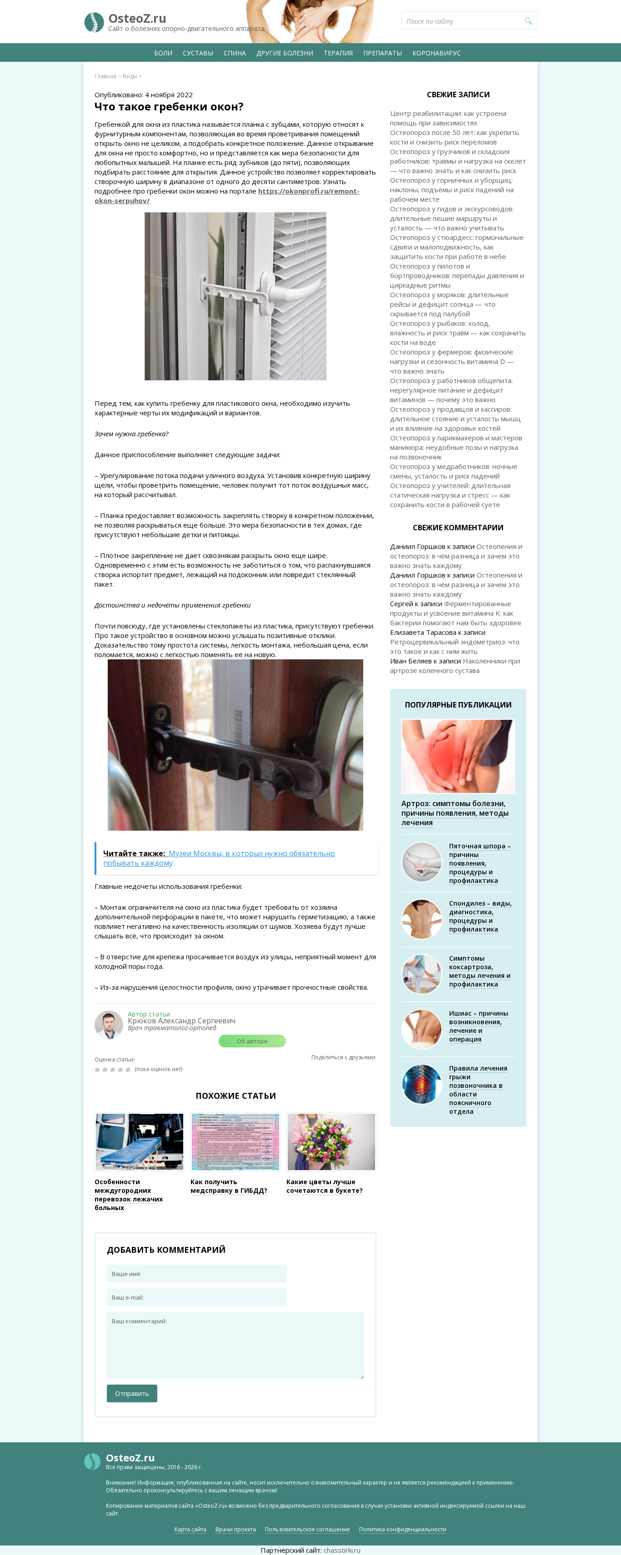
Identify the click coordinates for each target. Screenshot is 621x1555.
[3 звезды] (114, 1069)
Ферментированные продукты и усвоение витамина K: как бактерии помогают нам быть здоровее (455, 613)
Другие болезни (284, 53)
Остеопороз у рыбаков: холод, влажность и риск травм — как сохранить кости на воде (458, 333)
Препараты (382, 53)
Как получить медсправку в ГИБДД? (228, 1186)
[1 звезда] (98, 1069)
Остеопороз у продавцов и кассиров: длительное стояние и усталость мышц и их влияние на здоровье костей (455, 418)
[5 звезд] (129, 1069)
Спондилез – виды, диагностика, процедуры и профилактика (480, 916)
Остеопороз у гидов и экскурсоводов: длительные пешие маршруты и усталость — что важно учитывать (452, 218)
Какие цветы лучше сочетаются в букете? (324, 1186)
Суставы (198, 53)
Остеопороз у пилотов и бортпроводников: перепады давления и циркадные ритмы (457, 275)
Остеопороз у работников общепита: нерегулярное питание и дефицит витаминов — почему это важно (451, 390)
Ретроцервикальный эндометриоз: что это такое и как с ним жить (455, 646)
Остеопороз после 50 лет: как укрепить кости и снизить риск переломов (454, 137)
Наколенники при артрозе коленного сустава (455, 665)
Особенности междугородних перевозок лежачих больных (129, 1194)
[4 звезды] (121, 1069)
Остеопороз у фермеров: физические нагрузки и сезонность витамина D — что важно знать (452, 361)
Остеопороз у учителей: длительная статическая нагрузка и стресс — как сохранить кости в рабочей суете (450, 495)
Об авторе (252, 1041)
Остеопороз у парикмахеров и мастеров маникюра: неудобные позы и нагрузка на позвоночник (456, 447)
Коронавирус (436, 53)
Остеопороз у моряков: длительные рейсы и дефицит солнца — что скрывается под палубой (449, 304)
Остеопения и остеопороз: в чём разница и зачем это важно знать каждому (456, 556)
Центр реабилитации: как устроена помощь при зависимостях (448, 118)
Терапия (338, 53)
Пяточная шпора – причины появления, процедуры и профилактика (480, 863)
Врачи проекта (235, 1529)
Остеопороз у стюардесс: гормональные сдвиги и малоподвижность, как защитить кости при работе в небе (457, 247)
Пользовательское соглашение (307, 1529)
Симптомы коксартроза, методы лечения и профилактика (480, 971)
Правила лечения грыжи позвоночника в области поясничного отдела (478, 1090)
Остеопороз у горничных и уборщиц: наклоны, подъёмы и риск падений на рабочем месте (452, 189)
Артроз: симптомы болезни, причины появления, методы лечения (455, 812)
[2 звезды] (106, 1069)
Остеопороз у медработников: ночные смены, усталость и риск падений (453, 471)
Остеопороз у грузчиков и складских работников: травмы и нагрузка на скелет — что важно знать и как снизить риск (458, 161)
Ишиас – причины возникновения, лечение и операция (478, 1026)
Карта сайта (190, 1529)
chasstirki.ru (342, 1550)
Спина (235, 53)
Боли (163, 53)
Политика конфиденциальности (402, 1529)
